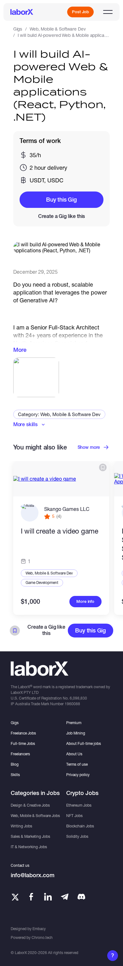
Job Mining (75, 733)
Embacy (39, 928)
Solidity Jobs (77, 836)
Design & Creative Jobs (30, 805)
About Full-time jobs (83, 743)
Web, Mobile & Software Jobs (35, 815)
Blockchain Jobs (80, 826)
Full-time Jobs (23, 743)
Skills (15, 774)
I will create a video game (59, 531)
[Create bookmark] (103, 467)
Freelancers (20, 754)
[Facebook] (31, 896)
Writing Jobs (21, 826)
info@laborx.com (33, 875)
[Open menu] (108, 12)
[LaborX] (21, 12)
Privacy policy (78, 774)
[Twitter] (14, 896)
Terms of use (77, 764)
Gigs (17, 28)
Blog (15, 764)
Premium (73, 722)
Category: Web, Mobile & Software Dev (59, 414)
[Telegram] (64, 896)
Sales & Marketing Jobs (30, 836)
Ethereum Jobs (78, 805)
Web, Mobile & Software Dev (57, 28)
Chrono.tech (42, 937)
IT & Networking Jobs (29, 846)
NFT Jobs (74, 815)
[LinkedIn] (48, 896)
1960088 (72, 703)
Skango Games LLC (67, 509)
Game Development (42, 582)
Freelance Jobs (23, 733)
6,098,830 (78, 698)
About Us (74, 754)
